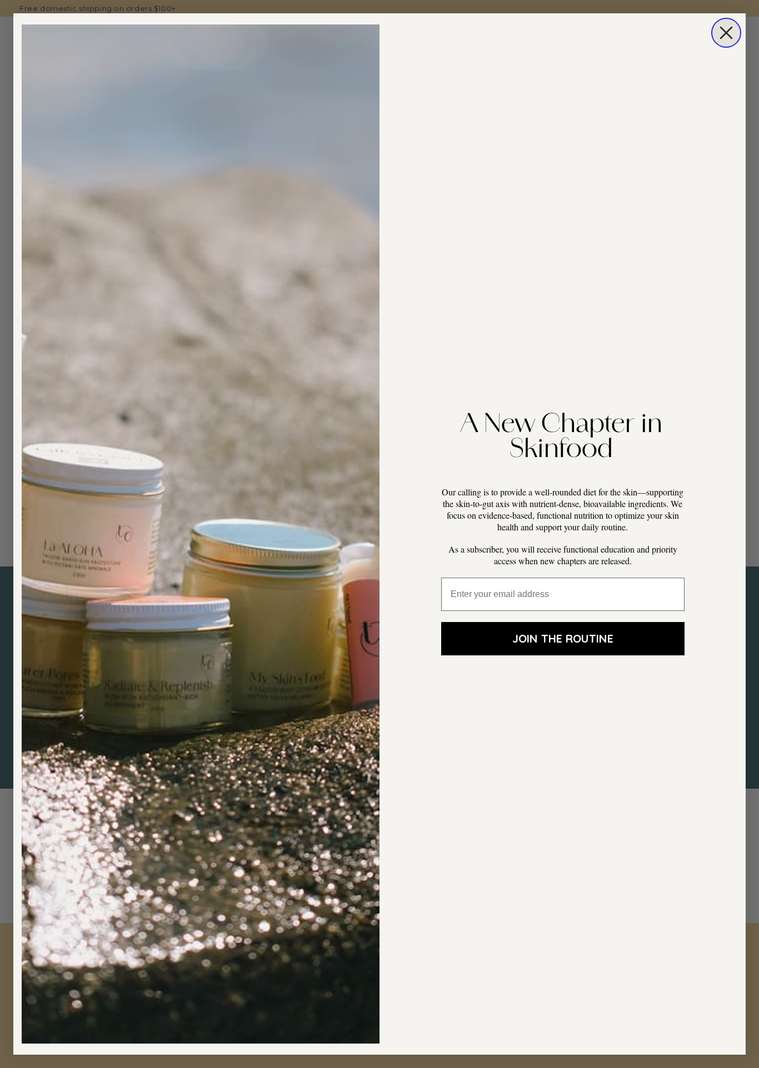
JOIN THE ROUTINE (562, 638)
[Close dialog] (726, 33)
